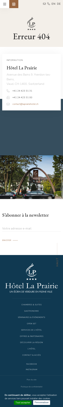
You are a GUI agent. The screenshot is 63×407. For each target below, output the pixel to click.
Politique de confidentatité (31, 387)
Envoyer (6, 240)
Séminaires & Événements (31, 317)
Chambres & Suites (31, 305)
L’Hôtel (31, 349)
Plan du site (31, 379)
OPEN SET (31, 323)
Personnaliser (42, 402)
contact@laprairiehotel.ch (25, 104)
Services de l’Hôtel (31, 330)
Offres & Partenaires (31, 336)
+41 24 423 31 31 (22, 90)
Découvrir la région (31, 342)
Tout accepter (22, 402)
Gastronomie (31, 311)
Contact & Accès (31, 355)
